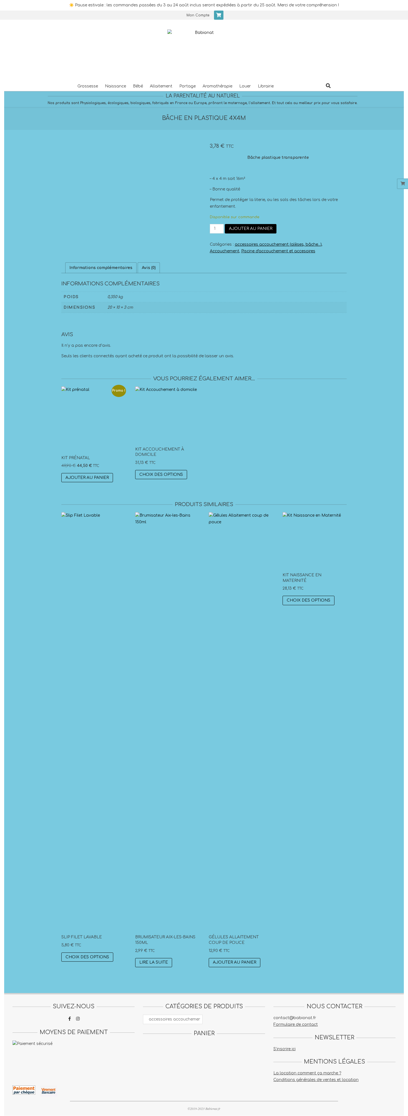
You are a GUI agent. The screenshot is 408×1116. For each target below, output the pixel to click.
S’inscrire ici (284, 1049)
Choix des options (161, 474)
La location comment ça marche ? (307, 1073)
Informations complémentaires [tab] (100, 268)
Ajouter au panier (250, 229)
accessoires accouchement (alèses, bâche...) (278, 244)
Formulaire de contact (295, 1024)
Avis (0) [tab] (149, 268)
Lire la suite (153, 962)
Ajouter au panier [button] (87, 478)
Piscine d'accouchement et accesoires (278, 251)
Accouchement (224, 251)
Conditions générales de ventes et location (316, 1080)
